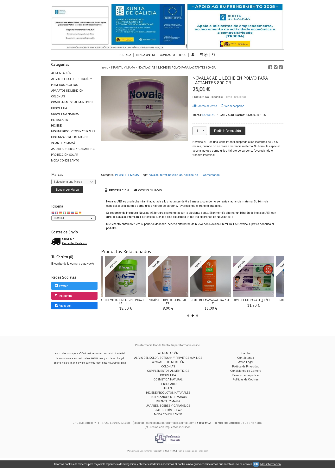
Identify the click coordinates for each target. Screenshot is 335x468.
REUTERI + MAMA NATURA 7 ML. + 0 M (211, 301)
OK (256, 464)
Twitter (63, 286)
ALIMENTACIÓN (61, 73)
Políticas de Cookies (246, 379)
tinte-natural (109, 362)
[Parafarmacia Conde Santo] (167, 26)
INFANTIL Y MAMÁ (63, 143)
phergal (120, 358)
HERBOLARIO (59, 120)
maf (80, 358)
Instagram (65, 296)
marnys (103, 358)
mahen (87, 358)
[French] (56, 213)
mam (94, 358)
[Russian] (72, 213)
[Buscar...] (214, 54)
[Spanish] (76, 213)
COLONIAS (58, 96)
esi (89, 353)
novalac (154, 175)
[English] (52, 213)
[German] (60, 213)
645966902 (204, 423)
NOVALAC (208, 115)
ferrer (163, 175)
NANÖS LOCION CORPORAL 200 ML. (168, 301)
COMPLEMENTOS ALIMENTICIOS (72, 102)
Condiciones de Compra (245, 370)
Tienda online (146, 55)
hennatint (108, 353)
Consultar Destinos (74, 243)
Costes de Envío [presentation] (149, 190)
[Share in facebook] (270, 67)
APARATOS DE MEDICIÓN (67, 90)
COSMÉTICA (59, 108)
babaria (65, 353)
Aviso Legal (245, 362)
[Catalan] (80, 213)
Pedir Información (227, 131)
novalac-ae (175, 175)
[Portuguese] (68, 213)
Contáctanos (245, 357)
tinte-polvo (121, 363)
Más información (270, 464)
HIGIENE (56, 125)
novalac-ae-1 (192, 175)
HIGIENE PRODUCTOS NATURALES (73, 131)
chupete (73, 353)
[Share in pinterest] (281, 67)
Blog (182, 55)
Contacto (167, 55)
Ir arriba (245, 353)
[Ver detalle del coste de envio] (56, 242)
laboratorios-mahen (66, 358)
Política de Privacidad (245, 366)
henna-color (97, 353)
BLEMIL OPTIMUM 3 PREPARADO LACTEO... (125, 301)
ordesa (111, 358)
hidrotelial (119, 353)
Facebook (65, 305)
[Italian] (64, 213)
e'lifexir (83, 353)
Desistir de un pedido (245, 375)
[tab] (116, 190)
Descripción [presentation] (118, 190)
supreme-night (93, 362)
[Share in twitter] (275, 67)
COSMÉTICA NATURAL (65, 114)
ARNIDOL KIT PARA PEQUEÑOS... (253, 300)
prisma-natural (62, 362)
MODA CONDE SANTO (65, 160)
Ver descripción (234, 106)
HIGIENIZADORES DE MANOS (69, 137)
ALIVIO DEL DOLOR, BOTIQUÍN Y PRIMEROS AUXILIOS (71, 82)
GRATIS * (68, 239)
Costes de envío (206, 106)
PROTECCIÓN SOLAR (64, 154)
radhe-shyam (77, 362)
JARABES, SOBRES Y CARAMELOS (73, 149)
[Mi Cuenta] (193, 54)
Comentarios (211, 175)
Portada (125, 55)
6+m (57, 353)
